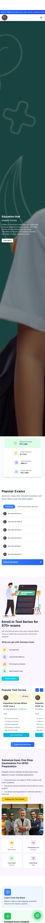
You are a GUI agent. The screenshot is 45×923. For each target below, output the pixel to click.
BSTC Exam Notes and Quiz (28, 506)
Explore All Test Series (22, 744)
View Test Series (16, 735)
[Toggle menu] (41, 17)
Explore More (10, 679)
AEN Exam (9, 506)
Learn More (7, 240)
